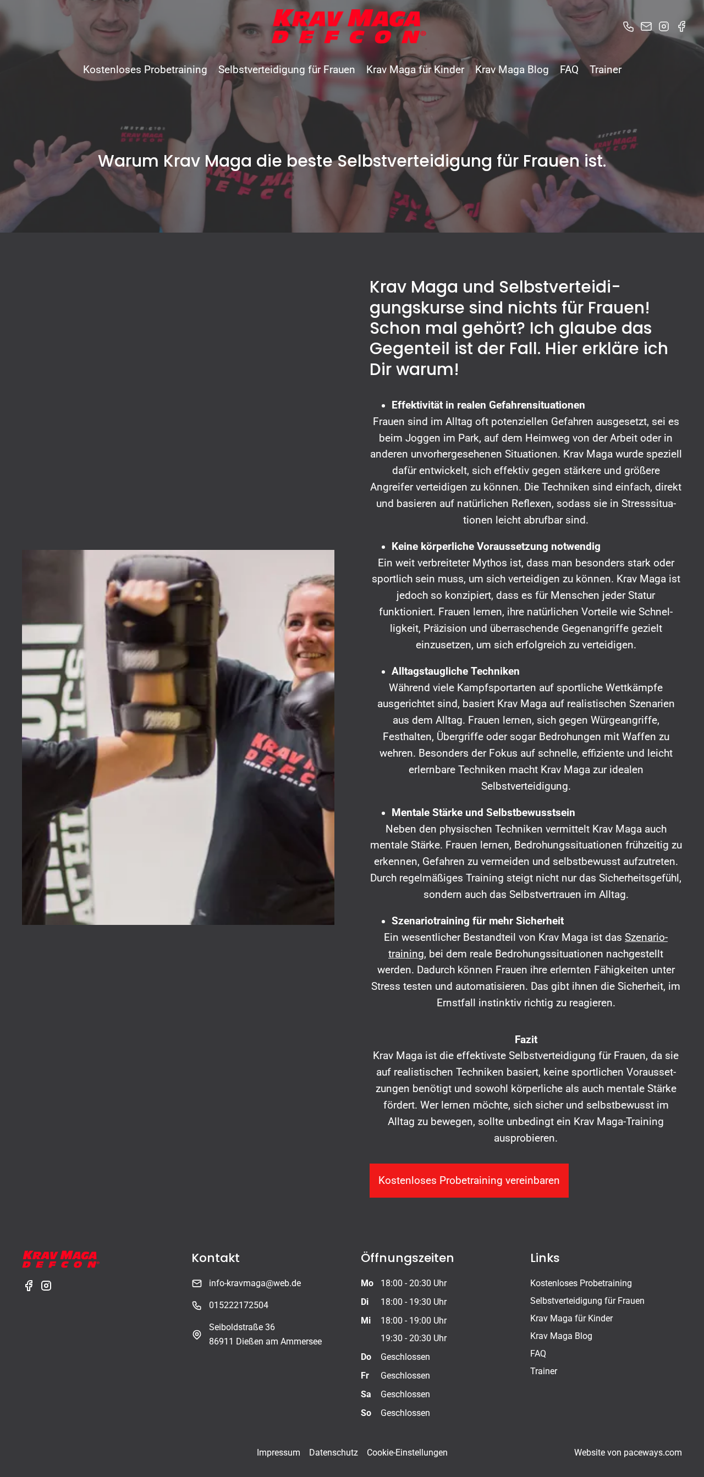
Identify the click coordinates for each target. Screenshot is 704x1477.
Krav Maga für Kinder (415, 69)
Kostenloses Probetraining (145, 69)
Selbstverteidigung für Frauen (286, 69)
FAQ (569, 69)
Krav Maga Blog (512, 69)
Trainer (606, 69)
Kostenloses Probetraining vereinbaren (469, 1180)
